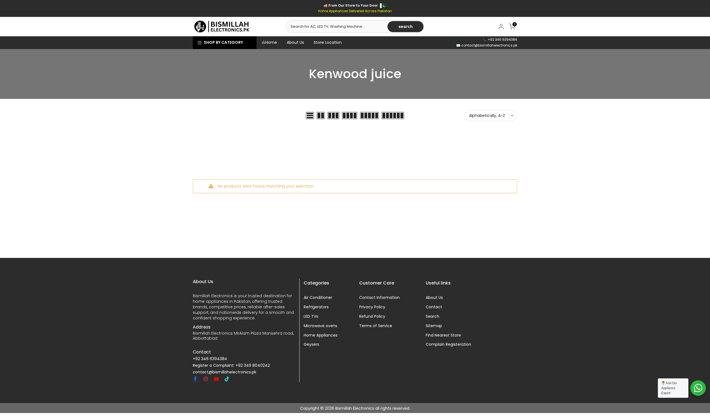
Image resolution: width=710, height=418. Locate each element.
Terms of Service (375, 326)
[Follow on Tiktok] (226, 379)
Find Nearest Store (443, 335)
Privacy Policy (372, 307)
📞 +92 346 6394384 (500, 39)
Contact (434, 307)
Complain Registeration (448, 344)
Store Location (328, 42)
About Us (295, 42)
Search (432, 316)
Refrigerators (316, 307)
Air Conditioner (318, 297)
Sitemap (434, 326)
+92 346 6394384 (210, 358)
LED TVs (311, 316)
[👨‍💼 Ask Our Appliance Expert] (698, 388)
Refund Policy (372, 316)
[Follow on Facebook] (195, 379)
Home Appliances (321, 335)
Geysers (311, 344)
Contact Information (379, 297)
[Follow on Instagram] (205, 379)
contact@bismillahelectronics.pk (224, 372)
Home (271, 42)
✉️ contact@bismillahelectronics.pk (486, 45)
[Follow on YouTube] (216, 379)
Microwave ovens (320, 326)
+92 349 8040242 (252, 365)
